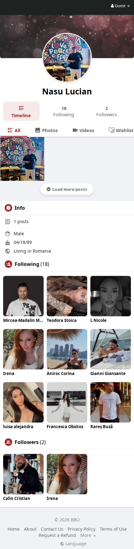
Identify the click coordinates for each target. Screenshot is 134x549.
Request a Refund (57, 535)
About (30, 529)
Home (13, 529)
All (16, 130)
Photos (49, 130)
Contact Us (52, 529)
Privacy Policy (81, 529)
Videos (86, 130)
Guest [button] (120, 5)
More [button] (86, 535)
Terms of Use (113, 529)
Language (75, 544)
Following (27, 264)
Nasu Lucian (67, 91)
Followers (27, 442)
